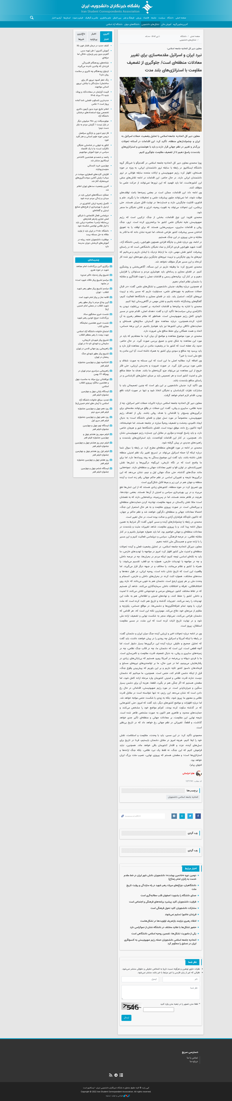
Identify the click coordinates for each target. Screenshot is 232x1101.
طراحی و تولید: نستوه (114, 1095)
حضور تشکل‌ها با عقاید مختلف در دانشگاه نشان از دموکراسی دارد (163, 927)
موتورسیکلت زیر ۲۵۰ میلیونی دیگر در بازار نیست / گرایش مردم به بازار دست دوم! (92, 124)
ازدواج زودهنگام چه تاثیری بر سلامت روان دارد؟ (92, 73)
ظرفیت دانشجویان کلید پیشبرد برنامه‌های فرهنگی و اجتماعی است (162, 902)
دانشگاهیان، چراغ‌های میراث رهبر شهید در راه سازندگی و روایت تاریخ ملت (161, 887)
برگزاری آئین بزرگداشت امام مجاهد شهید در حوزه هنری (92, 268)
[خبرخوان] (110, 1075)
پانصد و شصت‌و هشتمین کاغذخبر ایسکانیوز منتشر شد (93, 159)
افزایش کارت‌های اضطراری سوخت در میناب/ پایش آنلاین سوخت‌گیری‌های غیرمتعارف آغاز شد (92, 178)
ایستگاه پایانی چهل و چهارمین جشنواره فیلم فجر (95, 393)
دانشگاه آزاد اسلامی (114, 24)
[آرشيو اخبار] (121, 1075)
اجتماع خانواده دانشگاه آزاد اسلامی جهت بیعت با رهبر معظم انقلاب (93, 333)
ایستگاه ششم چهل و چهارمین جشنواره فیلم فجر (95, 470)
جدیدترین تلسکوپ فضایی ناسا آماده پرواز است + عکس (92, 102)
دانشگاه (170, 18)
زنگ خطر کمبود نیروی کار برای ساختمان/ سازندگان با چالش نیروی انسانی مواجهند (92, 83)
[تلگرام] (116, 1075)
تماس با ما (192, 1058)
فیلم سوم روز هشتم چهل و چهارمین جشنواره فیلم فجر (96, 436)
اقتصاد (146, 18)
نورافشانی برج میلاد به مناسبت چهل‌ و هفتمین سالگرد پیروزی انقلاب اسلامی (92, 383)
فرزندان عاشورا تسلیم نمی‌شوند (180, 914)
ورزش (138, 18)
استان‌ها (67, 18)
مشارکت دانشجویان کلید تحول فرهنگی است (173, 908)
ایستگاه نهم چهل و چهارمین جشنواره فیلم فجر (96, 427)
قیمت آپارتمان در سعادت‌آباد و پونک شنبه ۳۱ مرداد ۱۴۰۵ (92, 93)
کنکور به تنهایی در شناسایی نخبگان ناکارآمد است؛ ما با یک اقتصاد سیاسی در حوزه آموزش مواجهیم (93, 149)
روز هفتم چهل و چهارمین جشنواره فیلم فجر (93, 461)
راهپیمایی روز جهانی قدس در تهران (92, 348)
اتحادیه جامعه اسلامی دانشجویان (183, 797)
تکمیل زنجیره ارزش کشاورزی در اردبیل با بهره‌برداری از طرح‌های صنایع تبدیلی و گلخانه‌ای (92, 207)
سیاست (161, 18)
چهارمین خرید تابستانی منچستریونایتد (98, 167)
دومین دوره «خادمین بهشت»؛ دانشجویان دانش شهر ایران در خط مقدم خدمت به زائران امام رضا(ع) (160, 877)
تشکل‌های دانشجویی (150, 24)
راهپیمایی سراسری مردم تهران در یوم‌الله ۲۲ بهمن (93, 372)
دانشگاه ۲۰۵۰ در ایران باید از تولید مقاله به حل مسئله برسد (93, 232)
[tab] (106, 36)
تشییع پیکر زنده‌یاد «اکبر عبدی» (94, 275)
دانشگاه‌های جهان (132, 24)
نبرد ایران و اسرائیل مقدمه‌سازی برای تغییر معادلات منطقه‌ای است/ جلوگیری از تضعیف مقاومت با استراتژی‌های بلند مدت (164, 63)
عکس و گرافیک (91, 18)
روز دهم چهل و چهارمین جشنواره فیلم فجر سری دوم (93, 410)
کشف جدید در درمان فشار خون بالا (93, 46)
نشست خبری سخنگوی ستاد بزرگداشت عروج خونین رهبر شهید (93, 316)
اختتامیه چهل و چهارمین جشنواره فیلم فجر (93, 364)
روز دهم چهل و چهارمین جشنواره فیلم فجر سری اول (93, 418)
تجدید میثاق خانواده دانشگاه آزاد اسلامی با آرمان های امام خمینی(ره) (92, 401)
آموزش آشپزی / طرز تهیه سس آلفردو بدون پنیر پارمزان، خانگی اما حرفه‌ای (93, 54)
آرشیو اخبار (56, 18)
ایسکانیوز (188, 168)
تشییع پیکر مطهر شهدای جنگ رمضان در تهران (95, 355)
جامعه (153, 18)
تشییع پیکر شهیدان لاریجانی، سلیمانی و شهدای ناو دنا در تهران (93, 341)
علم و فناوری (105, 18)
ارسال (126, 1017)
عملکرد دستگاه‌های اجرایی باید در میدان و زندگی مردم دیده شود (93, 196)
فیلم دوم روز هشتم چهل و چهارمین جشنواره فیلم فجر (92, 444)
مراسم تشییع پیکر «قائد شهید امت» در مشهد (92, 281)
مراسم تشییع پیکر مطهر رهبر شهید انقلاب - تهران (93, 290)
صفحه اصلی (181, 18)
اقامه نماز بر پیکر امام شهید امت (94, 297)
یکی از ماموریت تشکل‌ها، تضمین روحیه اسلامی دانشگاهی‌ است (163, 934)
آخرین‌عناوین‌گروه (180, 24)
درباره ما (194, 1062)
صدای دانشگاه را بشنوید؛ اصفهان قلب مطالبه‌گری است (168, 895)
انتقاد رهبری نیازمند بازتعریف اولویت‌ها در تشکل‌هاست (168, 921)
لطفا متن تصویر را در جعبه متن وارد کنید (180, 1004)
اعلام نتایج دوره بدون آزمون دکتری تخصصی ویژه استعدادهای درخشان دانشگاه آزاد (92, 112)
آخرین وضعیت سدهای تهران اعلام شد (93, 188)
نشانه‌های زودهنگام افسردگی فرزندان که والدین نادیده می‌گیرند (93, 64)
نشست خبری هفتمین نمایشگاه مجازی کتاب (94, 324)
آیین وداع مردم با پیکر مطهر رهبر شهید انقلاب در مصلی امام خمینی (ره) (93, 306)
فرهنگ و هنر (128, 18)
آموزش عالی (166, 24)
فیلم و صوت (77, 18)
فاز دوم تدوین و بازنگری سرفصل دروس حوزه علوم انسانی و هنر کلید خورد (92, 136)
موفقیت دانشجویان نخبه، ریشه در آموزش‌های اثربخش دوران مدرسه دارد (93, 243)
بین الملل (117, 18)
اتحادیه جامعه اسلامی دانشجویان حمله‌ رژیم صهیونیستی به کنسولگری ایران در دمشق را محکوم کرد (160, 942)
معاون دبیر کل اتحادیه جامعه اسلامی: (184, 48)
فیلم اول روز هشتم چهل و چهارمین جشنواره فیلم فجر (92, 453)
